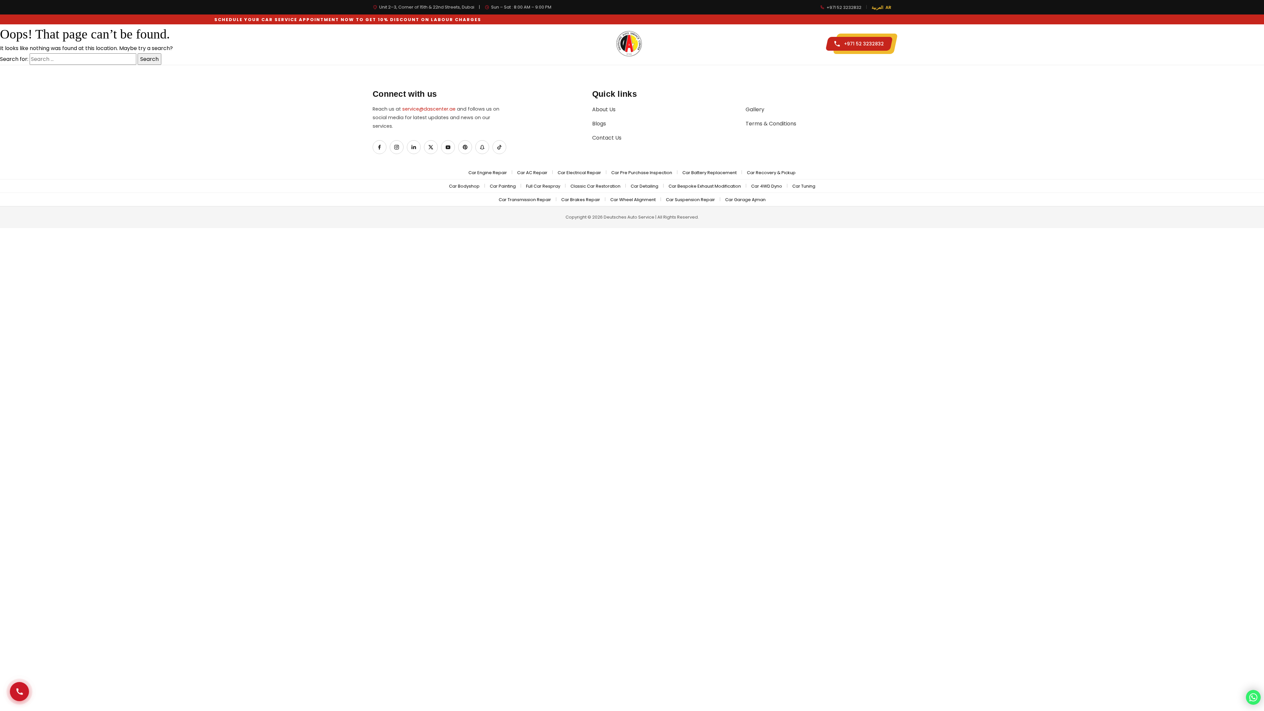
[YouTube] (448, 147)
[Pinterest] (465, 147)
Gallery (735, 43)
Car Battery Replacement (709, 173)
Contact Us (800, 43)
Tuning (699, 43)
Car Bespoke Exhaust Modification (705, 186)
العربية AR (881, 7)
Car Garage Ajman (745, 200)
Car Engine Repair (487, 173)
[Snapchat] (482, 147)
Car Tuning (803, 186)
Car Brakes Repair (580, 200)
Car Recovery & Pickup (771, 173)
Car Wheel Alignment (633, 200)
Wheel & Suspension (547, 43)
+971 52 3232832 (844, 7)
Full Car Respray (543, 186)
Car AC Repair (532, 173)
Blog (768, 43)
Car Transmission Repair (525, 200)
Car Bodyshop (464, 186)
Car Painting (503, 186)
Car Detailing (644, 186)
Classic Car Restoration (595, 186)
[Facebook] (379, 147)
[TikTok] (499, 147)
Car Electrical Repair (579, 173)
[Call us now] (19, 691)
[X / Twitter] (431, 147)
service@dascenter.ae (429, 109)
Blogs (599, 123)
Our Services (441, 43)
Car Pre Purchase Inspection (641, 173)
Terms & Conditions (771, 123)
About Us (604, 109)
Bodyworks (489, 43)
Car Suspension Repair (690, 200)
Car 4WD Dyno (766, 186)
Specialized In (390, 43)
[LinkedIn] (414, 147)
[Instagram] (397, 147)
